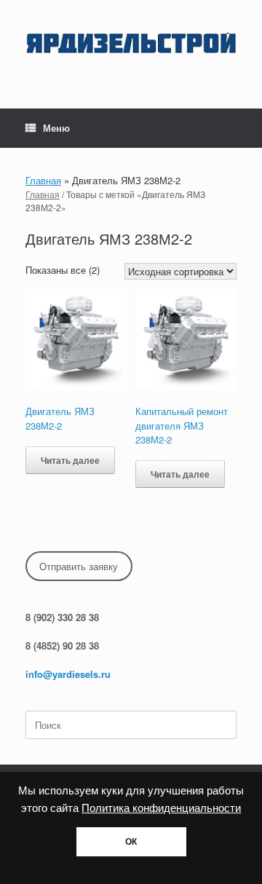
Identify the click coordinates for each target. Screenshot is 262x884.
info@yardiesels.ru (68, 674)
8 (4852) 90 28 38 (62, 645)
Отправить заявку (78, 566)
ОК (131, 842)
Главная (43, 180)
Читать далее (70, 460)
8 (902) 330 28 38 (62, 617)
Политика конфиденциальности (161, 808)
